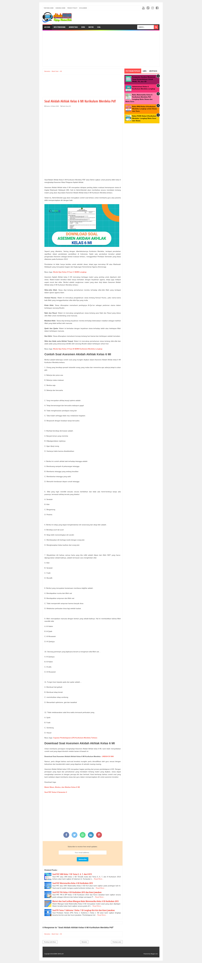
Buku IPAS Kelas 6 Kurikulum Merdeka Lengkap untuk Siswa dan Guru (144, 109)
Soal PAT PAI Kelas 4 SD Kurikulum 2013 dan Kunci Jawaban (76, 892)
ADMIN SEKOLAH (58, 953)
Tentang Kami (49, 8)
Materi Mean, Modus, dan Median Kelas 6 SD (62, 787)
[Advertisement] (101, 48)
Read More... (99, 879)
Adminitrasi (73, 27)
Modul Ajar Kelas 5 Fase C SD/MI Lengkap (70, 272)
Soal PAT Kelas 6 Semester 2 (55, 792)
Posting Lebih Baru (50, 942)
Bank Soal (65, 106)
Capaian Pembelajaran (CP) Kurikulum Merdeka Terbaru (75, 738)
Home (48, 27)
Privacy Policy (72, 8)
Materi (91, 27)
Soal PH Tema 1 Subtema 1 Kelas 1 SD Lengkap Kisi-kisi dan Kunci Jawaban (83, 910)
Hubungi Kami (60, 8)
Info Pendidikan (59, 27)
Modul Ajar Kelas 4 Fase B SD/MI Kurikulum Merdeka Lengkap (77, 349)
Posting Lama (117, 942)
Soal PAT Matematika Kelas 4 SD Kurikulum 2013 (72, 883)
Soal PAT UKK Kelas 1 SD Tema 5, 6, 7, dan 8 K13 (72, 874)
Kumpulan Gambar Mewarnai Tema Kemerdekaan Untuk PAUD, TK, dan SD (143, 79)
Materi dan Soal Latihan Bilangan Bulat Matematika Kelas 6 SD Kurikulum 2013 (85, 901)
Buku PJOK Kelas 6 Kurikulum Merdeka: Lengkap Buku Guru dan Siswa (144, 118)
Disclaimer (83, 8)
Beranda (84, 942)
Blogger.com (154, 953)
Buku (83, 27)
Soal (99, 27)
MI (70, 106)
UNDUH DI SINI (108, 756)
